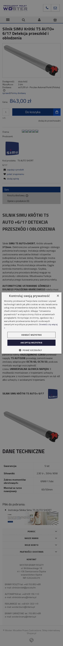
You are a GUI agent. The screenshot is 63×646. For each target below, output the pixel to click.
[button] (31, 350)
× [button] (58, 296)
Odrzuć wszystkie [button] (31, 335)
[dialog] (32, 323)
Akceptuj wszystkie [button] (31, 342)
